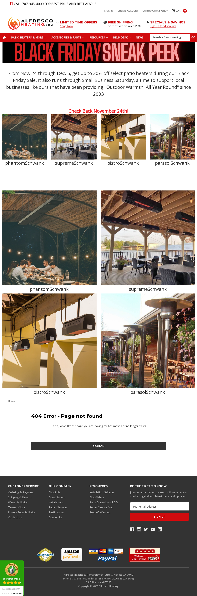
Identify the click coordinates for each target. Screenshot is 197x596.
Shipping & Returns (20, 497)
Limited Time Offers (78, 22)
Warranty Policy (18, 502)
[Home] (4, 37)
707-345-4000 (80, 578)
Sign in (108, 10)
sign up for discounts (163, 26)
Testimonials (57, 512)
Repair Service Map (101, 507)
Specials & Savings (168, 22)
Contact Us (15, 517)
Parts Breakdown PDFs (104, 502)
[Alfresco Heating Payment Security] (45, 555)
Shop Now (66, 26)
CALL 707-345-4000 (54, 4)
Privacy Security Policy (22, 512)
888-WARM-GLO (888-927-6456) (116, 578)
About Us (54, 492)
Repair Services (58, 507)
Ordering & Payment (21, 492)
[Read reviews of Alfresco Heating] (144, 555)
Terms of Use (16, 507)
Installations (56, 502)
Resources (97, 37)
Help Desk (120, 37)
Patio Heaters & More (27, 37)
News (140, 37)
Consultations (57, 497)
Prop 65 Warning (99, 512)
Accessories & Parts (67, 37)
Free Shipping (120, 22)
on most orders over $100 (124, 26)
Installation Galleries (101, 492)
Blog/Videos (96, 497)
